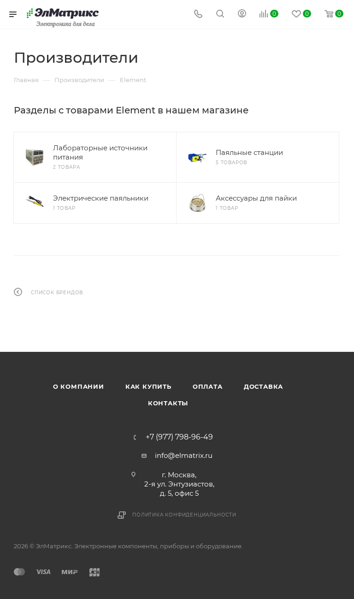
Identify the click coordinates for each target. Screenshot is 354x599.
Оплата (208, 386)
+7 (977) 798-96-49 (179, 437)
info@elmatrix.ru (183, 455)
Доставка (263, 386)
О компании (78, 386)
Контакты (168, 403)
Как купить (148, 386)
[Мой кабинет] (242, 14)
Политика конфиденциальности (184, 515)
